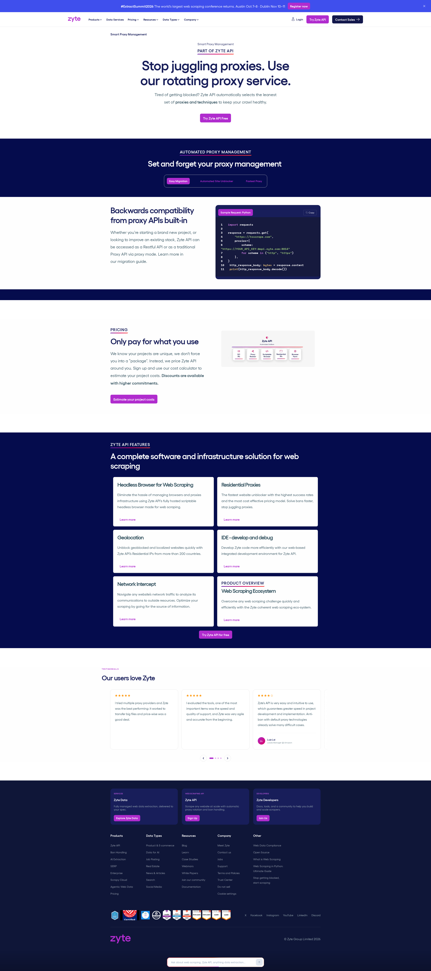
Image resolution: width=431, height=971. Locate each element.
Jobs (220, 859)
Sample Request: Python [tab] (236, 212)
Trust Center (225, 879)
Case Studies (190, 859)
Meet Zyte (224, 845)
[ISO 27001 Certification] (157, 915)
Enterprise (116, 873)
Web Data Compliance (267, 845)
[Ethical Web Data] (115, 915)
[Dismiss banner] (424, 6)
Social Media (154, 886)
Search (150, 879)
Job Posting (153, 859)
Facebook (256, 915)
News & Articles (155, 873)
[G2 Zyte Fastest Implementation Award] (177, 915)
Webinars (187, 866)
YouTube (288, 915)
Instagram (273, 915)
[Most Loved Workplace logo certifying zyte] (130, 915)
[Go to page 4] (221, 758)
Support (223, 866)
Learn (185, 852)
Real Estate (152, 866)
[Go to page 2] (214, 758)
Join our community (193, 879)
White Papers (190, 873)
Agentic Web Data (121, 886)
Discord (316, 915)
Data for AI (152, 852)
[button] (310, 212)
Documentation (191, 886)
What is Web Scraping (267, 859)
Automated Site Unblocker (216, 181)
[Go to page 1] (210, 758)
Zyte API (115, 845)
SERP (113, 866)
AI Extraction (118, 859)
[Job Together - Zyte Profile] (146, 915)
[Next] (227, 758)
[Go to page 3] (218, 758)
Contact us (224, 852)
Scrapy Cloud (118, 879)
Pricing (114, 893)
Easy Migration (178, 181)
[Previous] (203, 758)
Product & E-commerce (160, 845)
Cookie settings (227, 893)
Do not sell (224, 886)
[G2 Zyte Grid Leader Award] (187, 915)
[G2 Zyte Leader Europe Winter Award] (167, 915)
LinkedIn (302, 915)
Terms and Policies (229, 873)
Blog (184, 845)
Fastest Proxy (254, 181)
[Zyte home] (74, 19)
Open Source (261, 852)
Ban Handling (118, 852)
